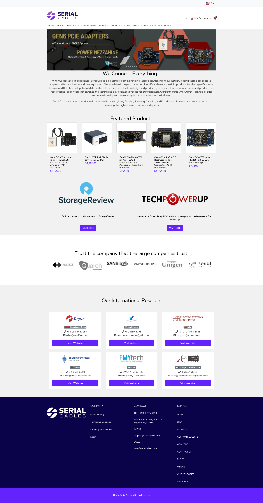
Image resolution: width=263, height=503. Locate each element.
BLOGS (127, 25)
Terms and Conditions (101, 421)
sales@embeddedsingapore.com (189, 375)
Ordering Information (101, 429)
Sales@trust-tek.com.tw (77, 375)
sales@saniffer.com (77, 335)
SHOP (59, 25)
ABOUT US (103, 25)
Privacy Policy (97, 414)
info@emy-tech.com (133, 375)
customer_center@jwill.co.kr (133, 335)
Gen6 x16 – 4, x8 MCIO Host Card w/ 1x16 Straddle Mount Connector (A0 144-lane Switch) (165, 162)
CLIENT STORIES (149, 25)
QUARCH (70, 25)
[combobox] (210, 3)
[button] (52, 50)
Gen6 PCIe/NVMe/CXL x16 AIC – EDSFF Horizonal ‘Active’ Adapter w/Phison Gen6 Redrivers (131, 162)
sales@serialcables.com (146, 448)
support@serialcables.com (147, 435)
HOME (51, 25)
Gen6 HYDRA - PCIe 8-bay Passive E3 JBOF (96, 158)
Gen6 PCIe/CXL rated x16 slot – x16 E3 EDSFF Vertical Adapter (200, 160)
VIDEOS (135, 25)
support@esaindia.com (189, 335)
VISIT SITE (88, 227)
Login (93, 436)
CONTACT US (116, 25)
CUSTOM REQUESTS (87, 25)
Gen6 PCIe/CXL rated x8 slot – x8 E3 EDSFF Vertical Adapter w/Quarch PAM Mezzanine (61, 162)
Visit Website (75, 343)
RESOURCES (163, 25)
